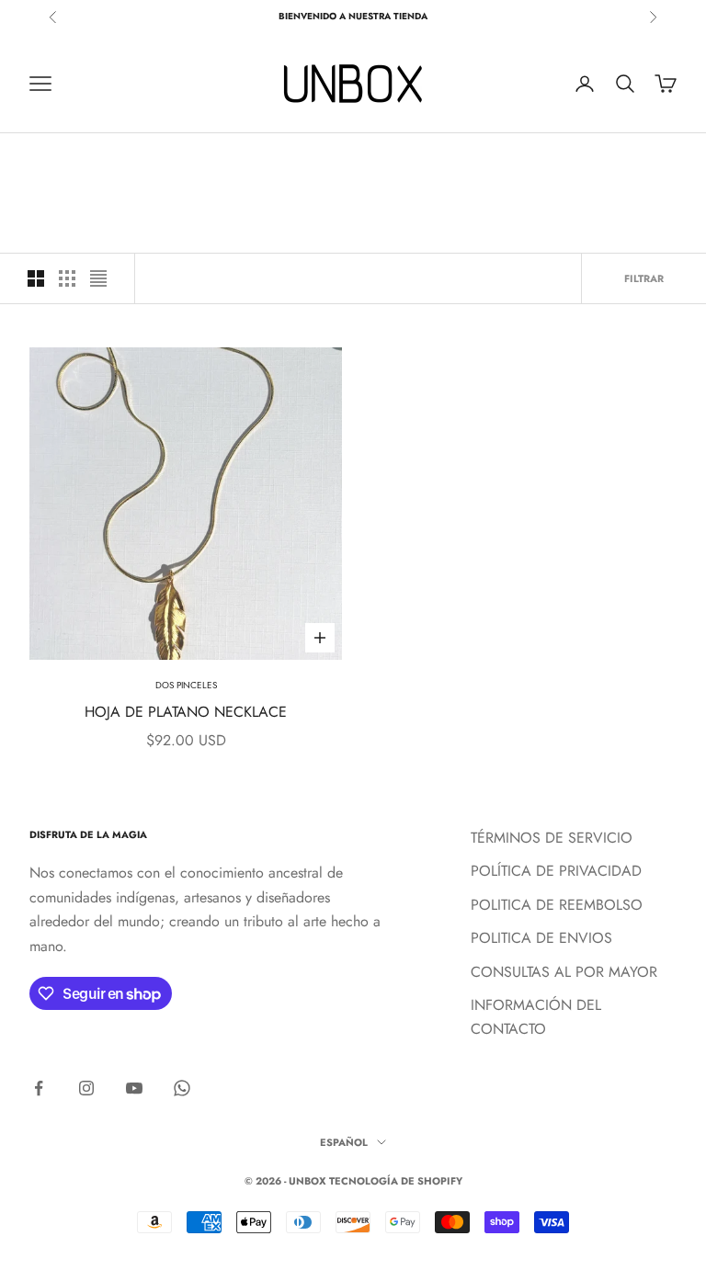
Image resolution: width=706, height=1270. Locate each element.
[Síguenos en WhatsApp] (182, 1088)
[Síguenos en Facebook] (38, 1088)
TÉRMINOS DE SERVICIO (551, 837)
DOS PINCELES (186, 685)
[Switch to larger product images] (36, 278)
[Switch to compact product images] (98, 278)
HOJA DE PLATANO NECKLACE (186, 711)
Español (344, 1142)
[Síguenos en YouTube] (134, 1088)
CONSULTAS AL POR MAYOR (564, 971)
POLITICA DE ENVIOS (541, 937)
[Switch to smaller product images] (67, 278)
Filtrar (644, 278)
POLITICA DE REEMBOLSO (557, 904)
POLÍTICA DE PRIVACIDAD (556, 870)
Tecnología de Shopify (395, 1181)
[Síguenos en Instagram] (86, 1088)
